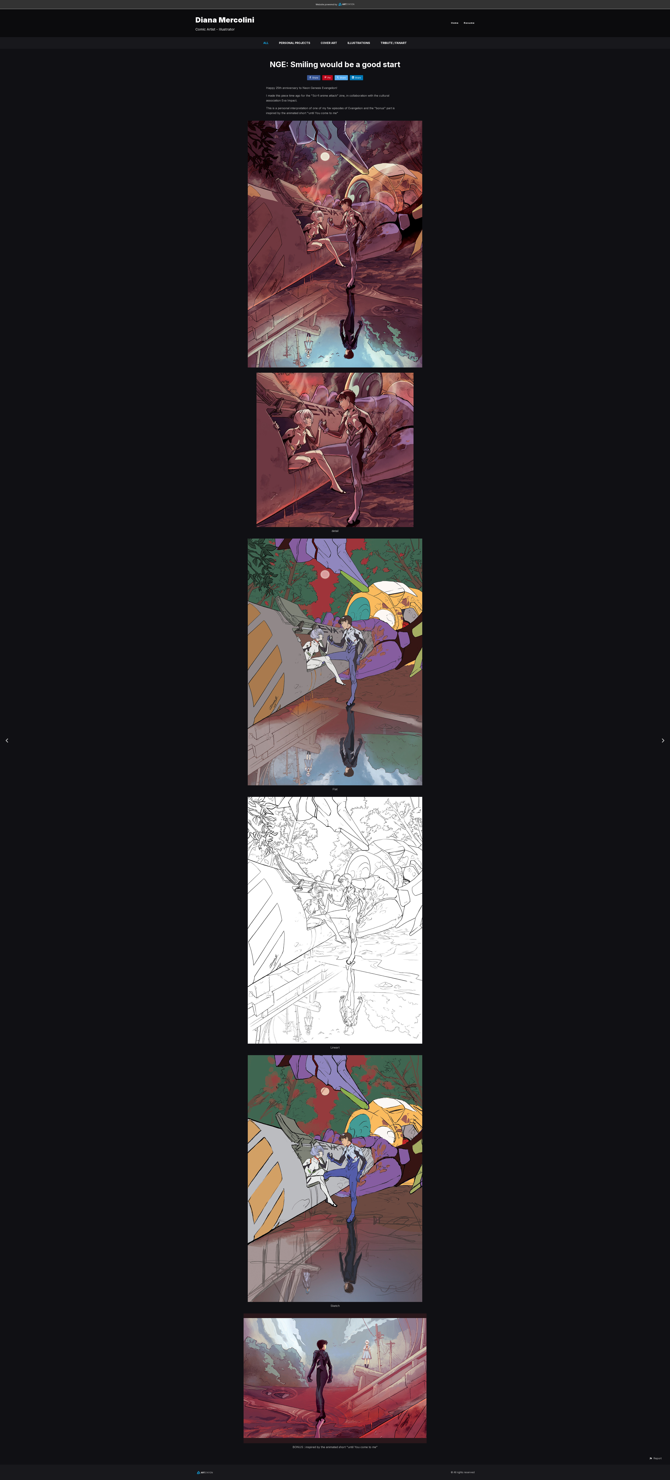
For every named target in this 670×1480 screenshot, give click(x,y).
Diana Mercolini (224, 19)
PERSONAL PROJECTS (294, 43)
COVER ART (329, 43)
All (266, 43)
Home (455, 22)
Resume (469, 22)
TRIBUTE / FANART (394, 43)
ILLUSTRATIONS (359, 43)
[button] (655, 1458)
